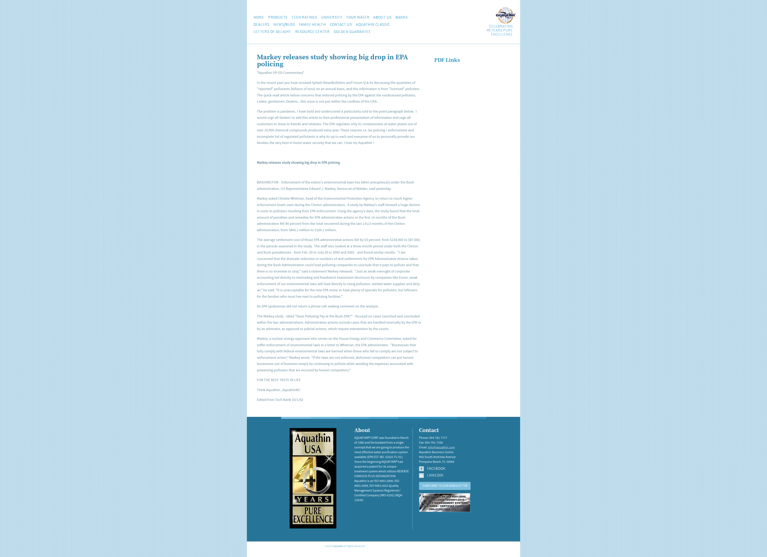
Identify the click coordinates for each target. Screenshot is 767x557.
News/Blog (284, 24)
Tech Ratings (304, 17)
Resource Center (312, 32)
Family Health (312, 24)
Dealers (261, 24)
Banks (401, 17)
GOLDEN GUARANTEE (352, 32)
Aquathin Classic (373, 24)
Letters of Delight (272, 32)
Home (258, 17)
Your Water (357, 17)
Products (277, 17)
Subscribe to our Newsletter (444, 486)
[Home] (506, 22)
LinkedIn (435, 475)
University (331, 17)
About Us (382, 17)
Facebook (436, 468)
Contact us (341, 24)
